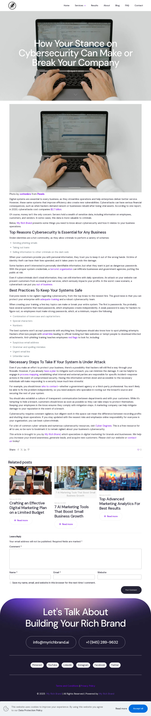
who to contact (49, 386)
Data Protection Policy (30, 710)
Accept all (138, 708)
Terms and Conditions (67, 685)
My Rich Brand (24, 223)
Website (101, 572)
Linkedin (67, 665)
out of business (44, 284)
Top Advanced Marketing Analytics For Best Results (119, 503)
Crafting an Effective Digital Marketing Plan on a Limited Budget (28, 508)
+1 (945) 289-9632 (102, 642)
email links (47, 334)
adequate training (49, 299)
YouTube (52, 665)
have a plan (50, 371)
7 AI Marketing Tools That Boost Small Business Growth (71, 511)
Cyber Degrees (103, 425)
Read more (121, 708)
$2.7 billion (56, 209)
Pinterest (37, 665)
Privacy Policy (88, 685)
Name (13, 572)
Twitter (115, 665)
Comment (15, 546)
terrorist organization (61, 269)
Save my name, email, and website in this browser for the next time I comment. (54, 582)
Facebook (100, 665)
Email (57, 572)
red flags (72, 337)
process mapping (29, 374)
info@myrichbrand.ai (51, 642)
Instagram (83, 665)
